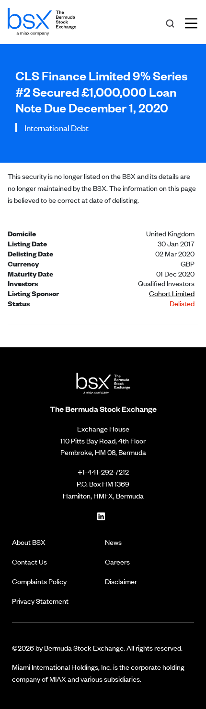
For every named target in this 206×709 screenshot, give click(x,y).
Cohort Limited (172, 293)
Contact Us (29, 561)
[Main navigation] (194, 22)
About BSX (29, 542)
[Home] (42, 20)
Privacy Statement (40, 601)
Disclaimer (121, 581)
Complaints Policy (39, 581)
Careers (117, 561)
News (113, 542)
